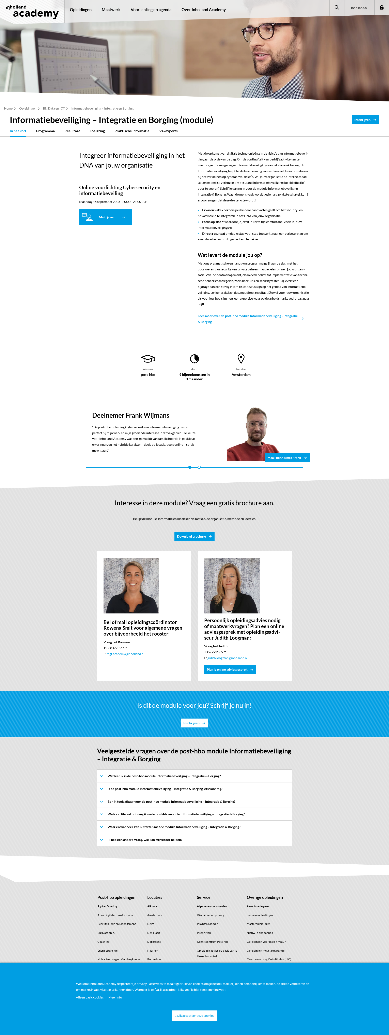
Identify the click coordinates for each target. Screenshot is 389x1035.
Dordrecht (154, 941)
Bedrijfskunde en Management (116, 923)
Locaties (154, 897)
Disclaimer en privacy (210, 915)
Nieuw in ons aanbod (260, 932)
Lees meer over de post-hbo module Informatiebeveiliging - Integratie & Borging (248, 319)
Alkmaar (152, 906)
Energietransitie (107, 950)
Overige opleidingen (265, 897)
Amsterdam (154, 915)
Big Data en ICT (54, 108)
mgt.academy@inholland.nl (125, 654)
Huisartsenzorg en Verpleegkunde (118, 959)
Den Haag (153, 932)
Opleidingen (81, 9)
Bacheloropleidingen (260, 915)
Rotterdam (154, 959)
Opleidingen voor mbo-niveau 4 (266, 941)
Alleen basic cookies (90, 997)
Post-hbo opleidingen (116, 897)
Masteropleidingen (258, 923)
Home (8, 108)
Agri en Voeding (107, 906)
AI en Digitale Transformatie (115, 915)
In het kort (18, 131)
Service (204, 897)
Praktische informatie (132, 131)
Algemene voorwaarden (212, 906)
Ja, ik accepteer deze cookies (194, 1015)
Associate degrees (258, 906)
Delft (150, 923)
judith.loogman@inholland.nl (227, 658)
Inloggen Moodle (207, 923)
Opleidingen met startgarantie (265, 950)
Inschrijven (204, 932)
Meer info (115, 997)
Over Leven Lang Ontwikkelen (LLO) (269, 959)
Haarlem (152, 950)
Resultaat (72, 131)
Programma (45, 131)
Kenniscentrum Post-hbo (213, 941)
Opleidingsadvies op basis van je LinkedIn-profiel (217, 953)
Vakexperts (168, 131)
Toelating (97, 131)
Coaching (103, 941)
